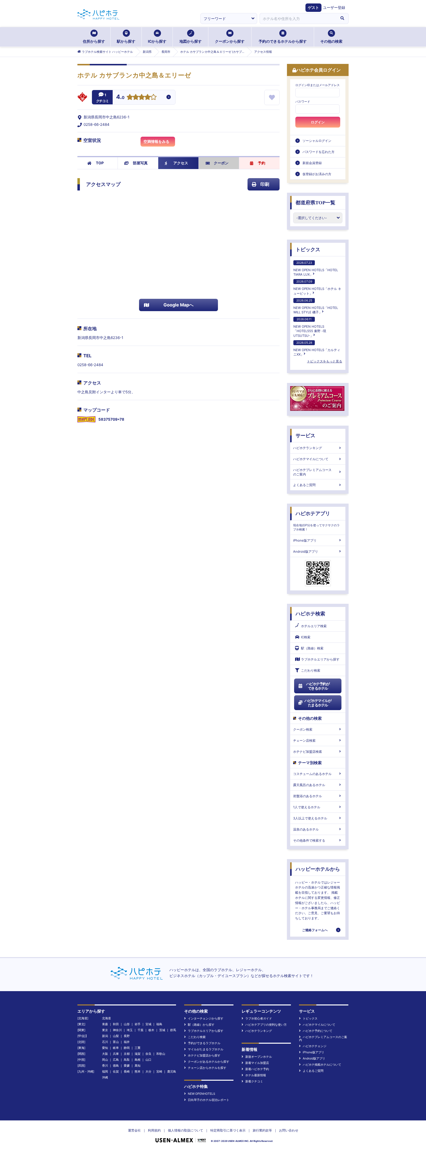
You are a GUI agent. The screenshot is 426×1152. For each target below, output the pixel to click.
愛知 (105, 1048)
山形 (127, 1024)
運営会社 (134, 1130)
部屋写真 (140, 163)
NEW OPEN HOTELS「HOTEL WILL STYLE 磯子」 (315, 306)
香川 (105, 1065)
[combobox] (298, 18)
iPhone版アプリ (305, 540)
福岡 (105, 1071)
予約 (261, 163)
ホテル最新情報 (255, 1075)
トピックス (308, 249)
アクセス (180, 163)
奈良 (148, 1054)
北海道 (106, 1018)
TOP (100, 163)
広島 (116, 1059)
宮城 (148, 1024)
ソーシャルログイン (316, 141)
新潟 (105, 1036)
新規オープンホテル (258, 1056)
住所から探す (94, 41)
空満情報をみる (156, 141)
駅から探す (126, 41)
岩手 (138, 1024)
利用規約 (154, 1130)
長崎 (127, 1071)
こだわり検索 (310, 670)
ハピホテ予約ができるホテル (318, 686)
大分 (148, 1071)
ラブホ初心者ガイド (258, 1018)
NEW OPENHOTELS (201, 1093)
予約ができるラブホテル (204, 1043)
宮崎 (159, 1071)
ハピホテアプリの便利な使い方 (266, 1024)
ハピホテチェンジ (314, 1046)
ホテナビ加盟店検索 (307, 752)
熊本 (138, 1071)
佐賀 (116, 1071)
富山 (116, 1042)
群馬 (173, 1030)
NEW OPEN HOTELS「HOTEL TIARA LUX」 (315, 268)
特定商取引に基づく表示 (228, 1130)
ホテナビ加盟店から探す (204, 1055)
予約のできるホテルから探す (283, 41)
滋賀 (138, 1054)
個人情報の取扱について (185, 1130)
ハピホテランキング (307, 448)
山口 (148, 1059)
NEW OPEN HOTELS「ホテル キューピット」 (317, 287)
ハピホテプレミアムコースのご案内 (312, 472)
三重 (138, 1048)
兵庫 (116, 1054)
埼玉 (130, 1030)
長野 (127, 1036)
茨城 (162, 1030)
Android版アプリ (305, 551)
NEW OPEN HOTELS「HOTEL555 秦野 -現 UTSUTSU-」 (309, 327)
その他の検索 (331, 41)
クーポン (221, 163)
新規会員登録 (312, 163)
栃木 (151, 1030)
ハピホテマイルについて (310, 459)
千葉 (140, 1030)
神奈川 (117, 1030)
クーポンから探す (230, 41)
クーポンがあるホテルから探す (208, 1061)
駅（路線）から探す (201, 1024)
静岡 (127, 1048)
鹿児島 (171, 1071)
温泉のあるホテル (306, 829)
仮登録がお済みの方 (316, 174)
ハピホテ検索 (310, 613)
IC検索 (305, 637)
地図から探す (190, 41)
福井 (127, 1042)
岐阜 (116, 1048)
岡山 (105, 1059)
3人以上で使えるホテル (310, 818)
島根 (138, 1059)
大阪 (105, 1054)
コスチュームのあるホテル (312, 774)
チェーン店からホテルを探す (207, 1068)
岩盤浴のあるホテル (307, 796)
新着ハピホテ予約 (257, 1069)
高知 (138, 1065)
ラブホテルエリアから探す (320, 659)
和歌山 (160, 1054)
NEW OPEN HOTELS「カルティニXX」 (316, 348)
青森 (105, 1024)
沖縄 (105, 1077)
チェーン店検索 (304, 740)
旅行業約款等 (262, 1130)
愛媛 (127, 1065)
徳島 (116, 1065)
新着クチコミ (254, 1081)
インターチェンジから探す (205, 1018)
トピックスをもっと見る (324, 361)
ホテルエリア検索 (314, 626)
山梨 (116, 1036)
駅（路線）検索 (312, 648)
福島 (159, 1024)
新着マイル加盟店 (257, 1063)
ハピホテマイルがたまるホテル (317, 702)
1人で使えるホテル (306, 807)
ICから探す (157, 41)
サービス (305, 435)
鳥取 (127, 1059)
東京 (105, 1030)
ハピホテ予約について (317, 1031)
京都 (127, 1054)
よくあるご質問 (304, 485)
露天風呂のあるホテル (309, 785)
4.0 (120, 97)
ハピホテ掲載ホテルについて (322, 1064)
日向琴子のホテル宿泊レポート (208, 1100)
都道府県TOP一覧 (315, 202)
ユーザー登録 (334, 7)
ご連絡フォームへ (315, 930)
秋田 (116, 1024)
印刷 (264, 184)
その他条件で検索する (309, 840)
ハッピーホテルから (318, 869)
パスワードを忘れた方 (318, 152)
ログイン (318, 122)
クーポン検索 (302, 729)
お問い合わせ (288, 1130)
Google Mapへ (178, 304)
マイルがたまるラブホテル (205, 1049)
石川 (105, 1042)
